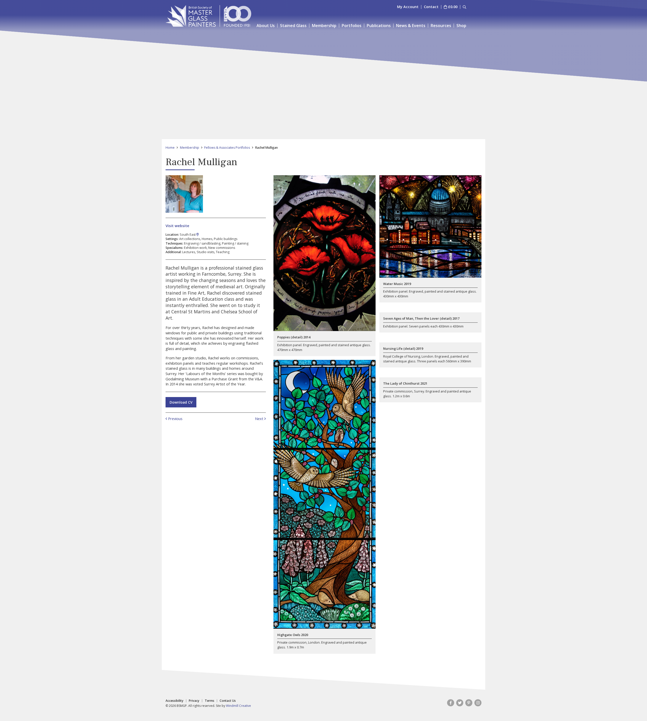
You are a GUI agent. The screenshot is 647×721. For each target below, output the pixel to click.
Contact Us (228, 700)
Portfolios (351, 26)
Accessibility (174, 700)
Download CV (181, 402)
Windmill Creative (238, 706)
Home (170, 147)
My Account (408, 7)
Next (259, 418)
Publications (379, 26)
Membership (324, 26)
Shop (461, 26)
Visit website (177, 225)
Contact (431, 7)
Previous (174, 418)
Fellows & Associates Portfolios (227, 147)
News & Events (410, 26)
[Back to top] (633, 707)
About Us (266, 26)
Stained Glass (293, 26)
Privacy (194, 700)
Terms (209, 700)
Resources (441, 26)
